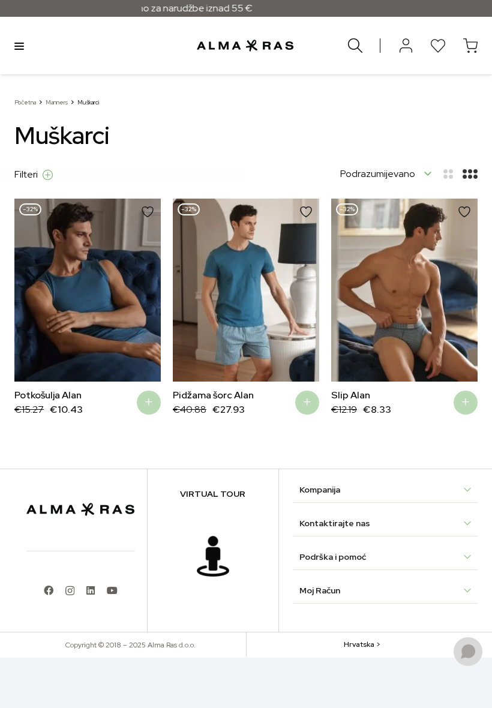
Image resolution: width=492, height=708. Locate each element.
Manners (57, 102)
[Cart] (470, 45)
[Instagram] (69, 591)
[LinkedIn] (90, 590)
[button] (149, 403)
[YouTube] (112, 590)
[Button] (405, 45)
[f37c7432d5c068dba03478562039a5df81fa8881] (213, 556)
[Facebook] (48, 590)
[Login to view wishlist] (438, 45)
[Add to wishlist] (147, 212)
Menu (19, 46)
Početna (25, 102)
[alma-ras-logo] (245, 46)
